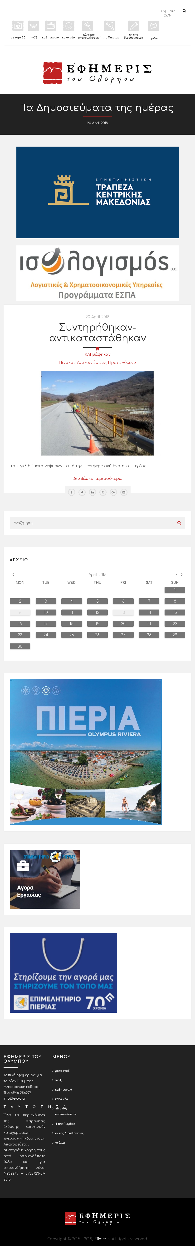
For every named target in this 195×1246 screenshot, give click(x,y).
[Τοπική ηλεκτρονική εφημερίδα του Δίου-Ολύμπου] (97, 73)
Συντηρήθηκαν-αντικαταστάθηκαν (97, 333)
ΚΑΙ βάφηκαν (97, 354)
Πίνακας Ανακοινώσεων (82, 363)
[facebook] (71, 492)
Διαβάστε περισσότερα (97, 479)
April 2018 (97, 575)
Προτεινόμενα (122, 363)
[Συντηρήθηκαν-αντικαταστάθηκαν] (97, 413)
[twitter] (82, 492)
